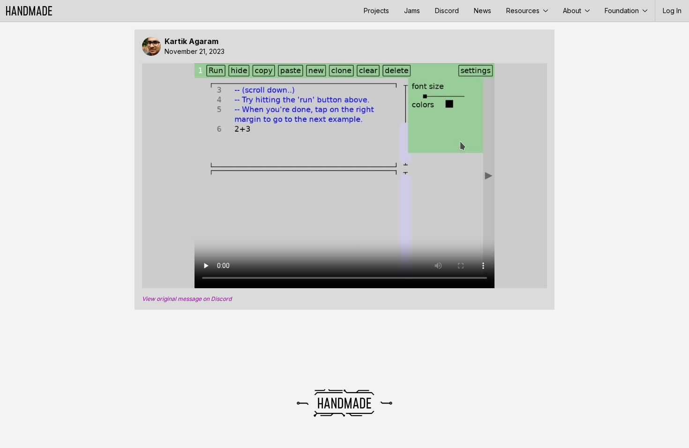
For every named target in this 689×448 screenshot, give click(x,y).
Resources (523, 11)
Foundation (623, 11)
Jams (412, 11)
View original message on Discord (187, 299)
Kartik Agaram (191, 41)
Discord (447, 11)
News (482, 11)
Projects (376, 11)
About (573, 11)
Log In (672, 11)
